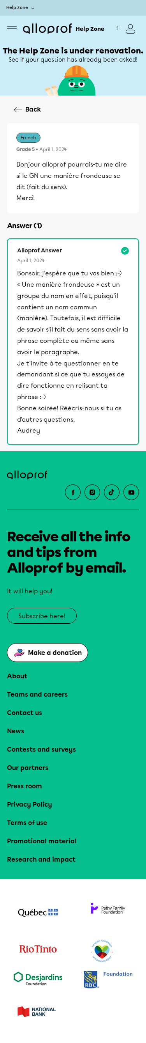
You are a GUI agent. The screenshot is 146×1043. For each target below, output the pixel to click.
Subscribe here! (41, 616)
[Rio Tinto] (38, 951)
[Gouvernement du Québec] (38, 913)
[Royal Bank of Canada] (108, 980)
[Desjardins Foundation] (38, 980)
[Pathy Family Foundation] (108, 913)
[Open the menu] (12, 28)
